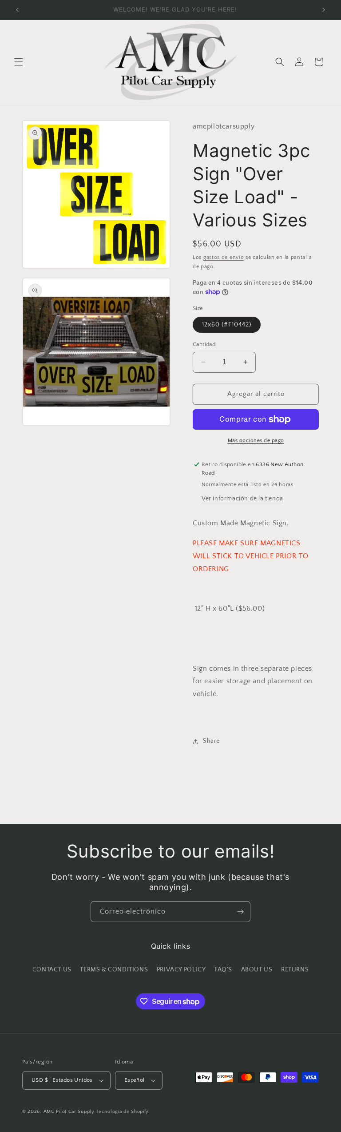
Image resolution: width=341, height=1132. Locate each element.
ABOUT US (257, 969)
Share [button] (211, 741)
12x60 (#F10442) (226, 324)
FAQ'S (223, 969)
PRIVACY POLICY (181, 969)
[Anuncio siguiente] (323, 10)
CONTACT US (51, 969)
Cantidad (204, 344)
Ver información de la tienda (242, 498)
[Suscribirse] (240, 911)
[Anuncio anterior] (17, 10)
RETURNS (295, 969)
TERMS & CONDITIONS (114, 969)
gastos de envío (223, 257)
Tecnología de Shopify (122, 1111)
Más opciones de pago (256, 440)
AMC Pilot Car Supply (69, 1111)
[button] (18, 62)
